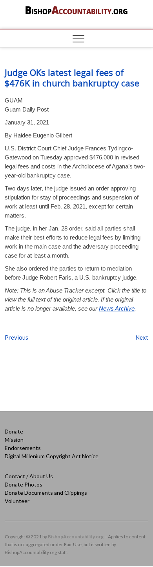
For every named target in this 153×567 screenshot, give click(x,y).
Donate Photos (23, 484)
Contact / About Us (29, 476)
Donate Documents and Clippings (46, 492)
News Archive (117, 308)
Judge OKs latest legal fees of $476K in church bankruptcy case (72, 77)
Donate (14, 431)
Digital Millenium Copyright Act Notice (51, 456)
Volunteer (17, 500)
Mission (14, 439)
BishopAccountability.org (76, 537)
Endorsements (23, 447)
